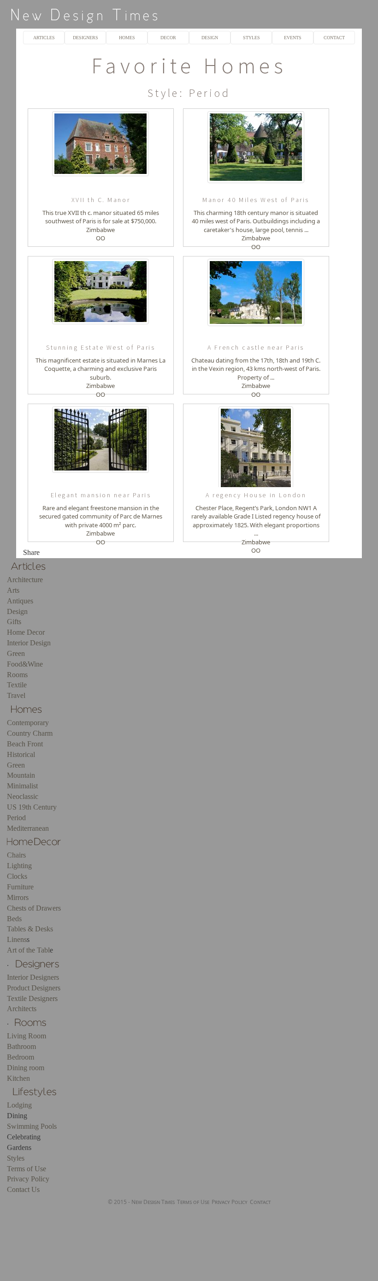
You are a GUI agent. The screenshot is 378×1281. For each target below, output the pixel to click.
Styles (15, 1158)
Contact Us (23, 1189)
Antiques (20, 601)
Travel (16, 695)
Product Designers (33, 988)
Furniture (20, 887)
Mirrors (18, 897)
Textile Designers (32, 998)
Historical (21, 754)
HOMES (127, 37)
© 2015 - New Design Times (141, 1202)
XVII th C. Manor (100, 200)
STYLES (251, 37)
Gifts (14, 622)
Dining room (25, 1068)
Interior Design (29, 643)
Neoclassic (22, 796)
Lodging (19, 1105)
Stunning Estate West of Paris (100, 347)
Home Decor (26, 632)
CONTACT (334, 37)
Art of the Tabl (28, 950)
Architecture (25, 580)
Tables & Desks (30, 929)
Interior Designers (33, 977)
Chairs (16, 855)
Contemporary (28, 723)
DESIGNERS (85, 37)
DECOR (168, 37)
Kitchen (18, 1078)
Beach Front (25, 744)
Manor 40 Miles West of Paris (255, 200)
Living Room (26, 1036)
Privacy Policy (28, 1179)
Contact (260, 1202)
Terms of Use (26, 1169)
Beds (14, 919)
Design (17, 611)
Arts (13, 590)
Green (16, 653)
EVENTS (292, 37)
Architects (21, 1009)
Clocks (17, 876)
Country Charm (30, 733)
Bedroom (20, 1057)
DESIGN (209, 37)
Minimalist (22, 786)
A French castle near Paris (255, 347)
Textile (17, 685)
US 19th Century (32, 807)
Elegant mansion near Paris (101, 495)
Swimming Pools (32, 1126)
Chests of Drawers (34, 908)
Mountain (21, 775)
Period (16, 818)
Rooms (17, 675)
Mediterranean (28, 828)
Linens (17, 939)
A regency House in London (256, 495)
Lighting (19, 866)
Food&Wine (25, 664)
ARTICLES (44, 37)
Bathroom (21, 1046)
